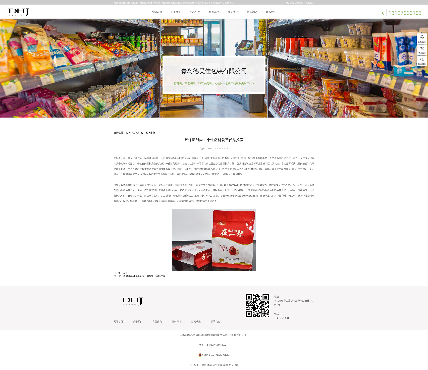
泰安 (231, 365)
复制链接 (214, 335)
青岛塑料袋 (159, 2)
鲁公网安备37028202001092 (215, 355)
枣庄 (220, 365)
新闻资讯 (138, 132)
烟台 (204, 365)
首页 (128, 132)
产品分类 (195, 12)
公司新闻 (150, 132)
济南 (236, 365)
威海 (225, 365)
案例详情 (214, 12)
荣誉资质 (233, 12)
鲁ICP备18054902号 (219, 345)
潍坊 (209, 365)
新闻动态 (252, 12)
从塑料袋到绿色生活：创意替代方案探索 (144, 276)
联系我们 (309, 2)
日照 (214, 365)
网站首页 (289, 2)
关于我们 (299, 2)
